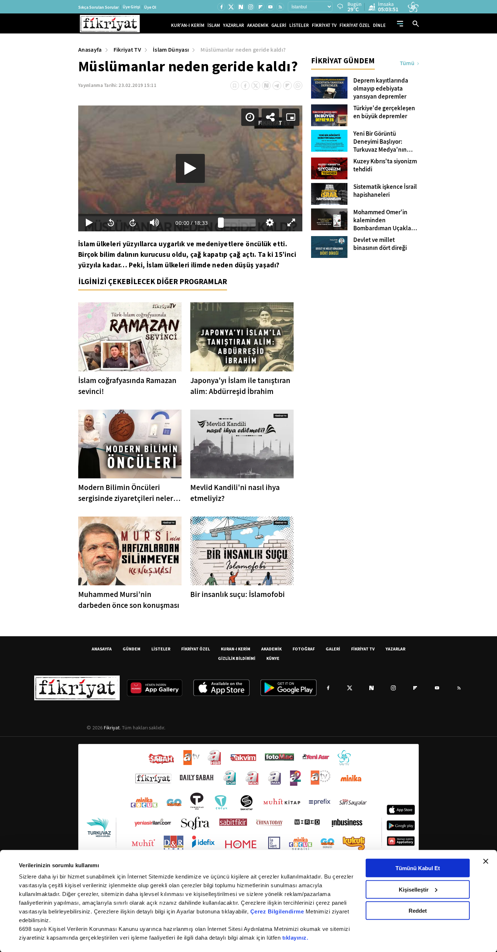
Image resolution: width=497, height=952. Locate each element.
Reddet (418, 911)
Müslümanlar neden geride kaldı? (243, 49)
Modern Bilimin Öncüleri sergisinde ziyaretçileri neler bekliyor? (125, 493)
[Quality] (270, 222)
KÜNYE (272, 658)
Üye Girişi (131, 7)
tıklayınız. (295, 938)
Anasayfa (90, 49)
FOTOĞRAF (304, 649)
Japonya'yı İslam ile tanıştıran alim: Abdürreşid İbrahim (240, 386)
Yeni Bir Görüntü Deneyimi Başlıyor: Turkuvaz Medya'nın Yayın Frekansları (380, 142)
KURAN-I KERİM (235, 649)
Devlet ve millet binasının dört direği (380, 244)
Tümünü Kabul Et (417, 868)
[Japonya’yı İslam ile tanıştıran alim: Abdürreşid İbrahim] (242, 336)
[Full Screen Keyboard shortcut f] (291, 222)
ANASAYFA (102, 649)
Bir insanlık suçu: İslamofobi (237, 594)
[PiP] (290, 117)
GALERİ (278, 25)
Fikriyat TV (128, 49)
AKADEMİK (258, 25)
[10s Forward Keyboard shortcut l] (133, 222)
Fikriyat (112, 727)
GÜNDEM (131, 649)
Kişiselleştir (414, 889)
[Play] (190, 168)
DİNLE (379, 25)
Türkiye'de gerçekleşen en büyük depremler (384, 112)
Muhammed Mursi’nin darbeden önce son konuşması (128, 599)
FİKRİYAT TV (324, 25)
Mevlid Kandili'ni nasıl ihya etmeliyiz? (235, 492)
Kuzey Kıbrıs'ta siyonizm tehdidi (385, 166)
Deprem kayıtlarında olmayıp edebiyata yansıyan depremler (380, 89)
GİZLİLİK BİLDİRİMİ (236, 658)
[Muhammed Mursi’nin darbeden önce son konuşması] (130, 551)
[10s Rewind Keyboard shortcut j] (111, 222)
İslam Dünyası (171, 49)
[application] (190, 168)
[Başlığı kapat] (485, 861)
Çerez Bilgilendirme (278, 911)
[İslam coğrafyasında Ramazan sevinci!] (130, 336)
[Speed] (250, 117)
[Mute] (155, 222)
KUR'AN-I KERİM (187, 25)
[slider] (238, 222)
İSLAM (213, 25)
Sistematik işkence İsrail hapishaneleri (385, 191)
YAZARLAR (233, 25)
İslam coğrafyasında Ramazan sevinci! (127, 386)
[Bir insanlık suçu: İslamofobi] (242, 551)
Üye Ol (150, 7)
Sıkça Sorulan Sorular (98, 7)
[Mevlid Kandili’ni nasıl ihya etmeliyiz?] (242, 444)
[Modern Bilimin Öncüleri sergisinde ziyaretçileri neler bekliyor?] (130, 444)
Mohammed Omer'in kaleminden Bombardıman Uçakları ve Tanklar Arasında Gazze (384, 220)
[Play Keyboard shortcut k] (89, 222)
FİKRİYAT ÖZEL (354, 25)
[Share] (270, 117)
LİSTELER (299, 25)
